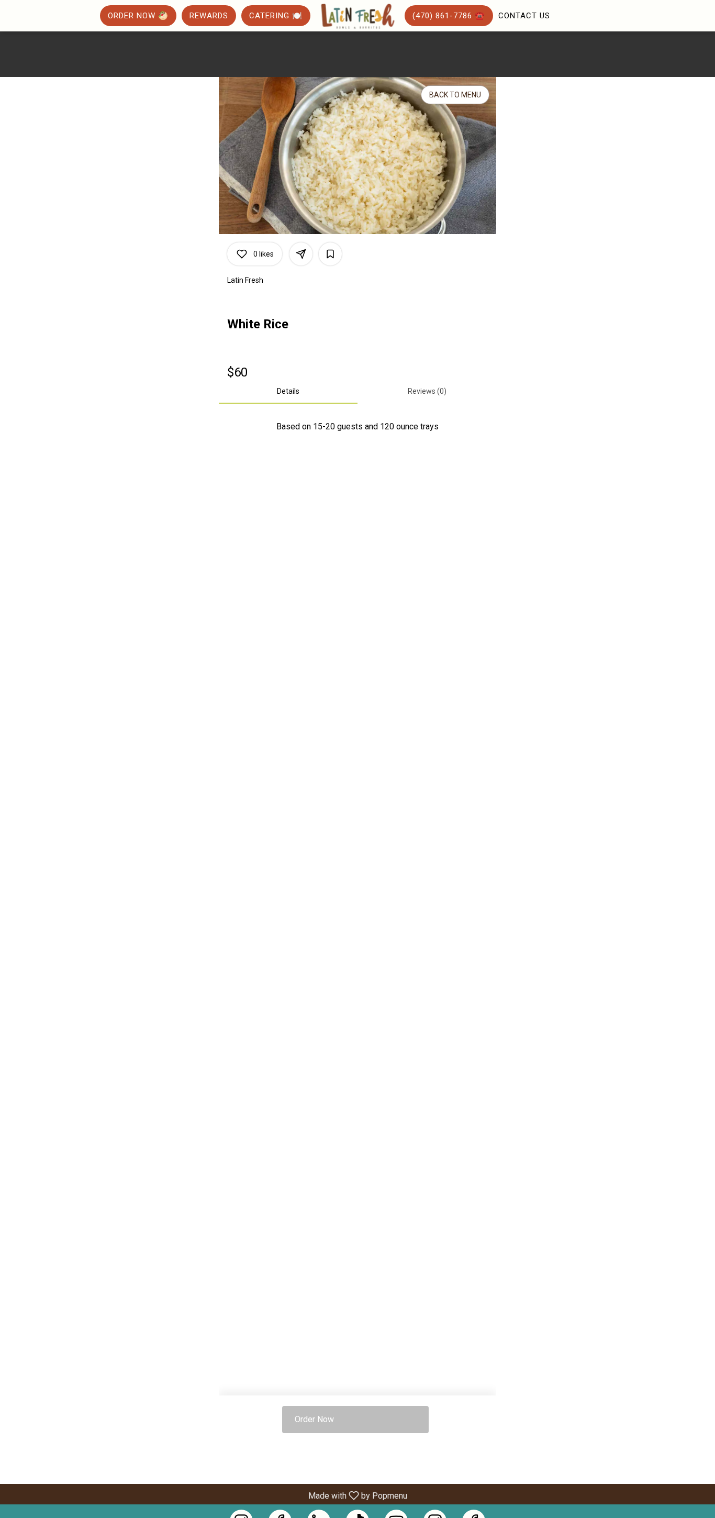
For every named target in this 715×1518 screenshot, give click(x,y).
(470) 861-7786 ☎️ (448, 15)
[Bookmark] (330, 253)
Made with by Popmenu (207, 1495)
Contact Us (524, 15)
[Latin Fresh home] (357, 16)
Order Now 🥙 (138, 15)
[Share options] (300, 253)
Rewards (208, 15)
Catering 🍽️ (276, 15)
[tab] (288, 391)
